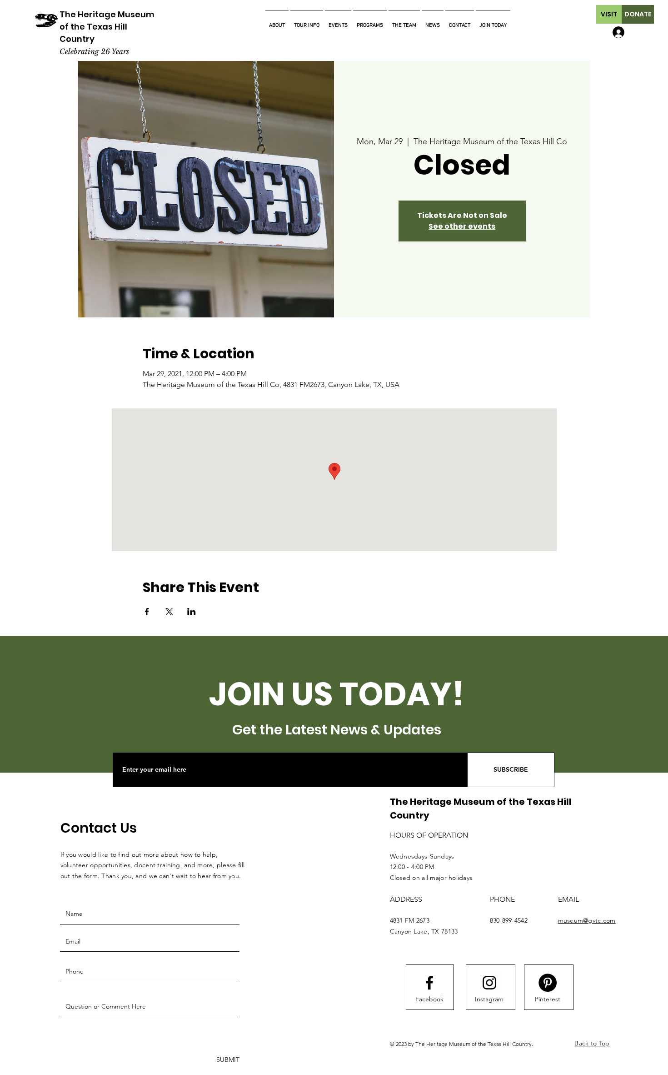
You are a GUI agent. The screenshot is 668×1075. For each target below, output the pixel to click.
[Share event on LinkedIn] (191, 611)
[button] (609, 14)
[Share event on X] (169, 611)
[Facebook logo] (429, 983)
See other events (462, 226)
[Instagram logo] (489, 983)
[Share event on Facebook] (147, 611)
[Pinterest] (547, 983)
